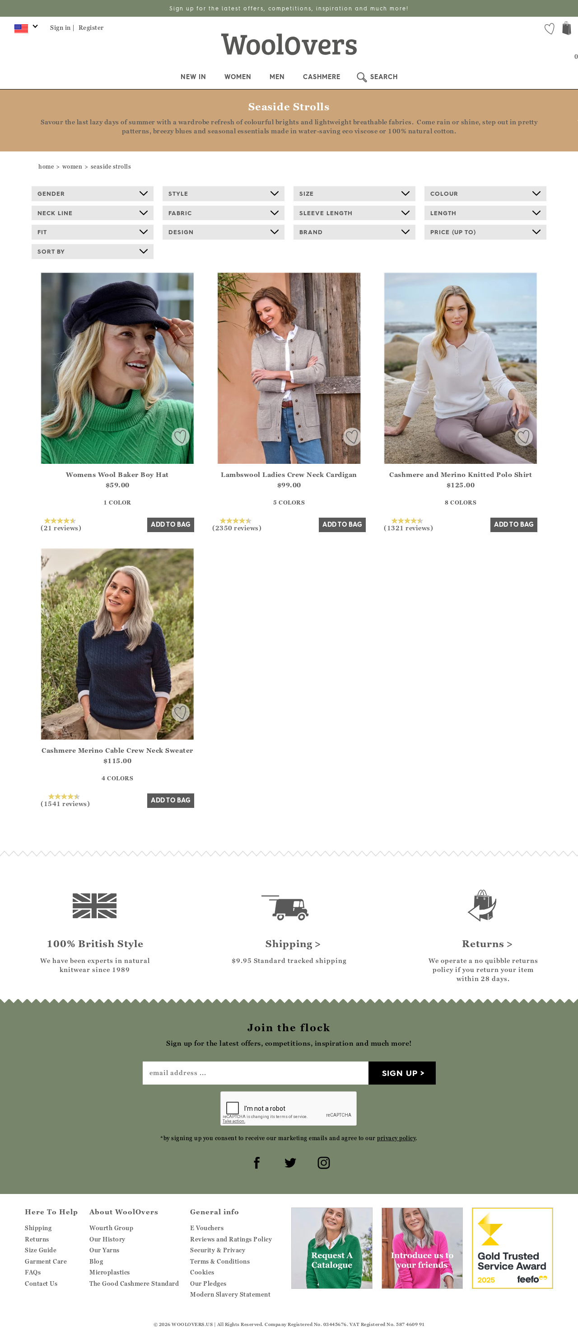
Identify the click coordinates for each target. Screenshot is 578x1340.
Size (306, 193)
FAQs (33, 1272)
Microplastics (109, 1272)
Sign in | (62, 27)
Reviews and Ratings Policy (231, 1239)
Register (91, 27)
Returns (37, 1239)
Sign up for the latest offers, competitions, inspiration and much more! (289, 8)
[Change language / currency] (25, 31)
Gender (51, 193)
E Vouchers (207, 1227)
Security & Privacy (217, 1250)
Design (181, 232)
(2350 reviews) (236, 527)
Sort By (51, 251)
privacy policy (396, 1138)
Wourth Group (111, 1227)
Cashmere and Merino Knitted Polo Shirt (460, 474)
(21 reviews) (61, 527)
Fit (42, 232)
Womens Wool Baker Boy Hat (117, 474)
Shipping (38, 1227)
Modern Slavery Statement (230, 1294)
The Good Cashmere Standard (134, 1283)
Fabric (180, 213)
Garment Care (46, 1261)
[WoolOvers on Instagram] (322, 1161)
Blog (96, 1261)
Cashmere (321, 76)
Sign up (400, 1073)
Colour (444, 193)
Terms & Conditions (220, 1261)
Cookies (202, 1272)
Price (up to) (453, 232)
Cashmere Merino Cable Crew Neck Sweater (117, 750)
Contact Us (41, 1283)
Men (277, 76)
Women (238, 76)
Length (443, 213)
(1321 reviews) (408, 527)
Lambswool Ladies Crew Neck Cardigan (289, 474)
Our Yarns (104, 1250)
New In (193, 76)
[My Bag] (566, 29)
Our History (107, 1239)
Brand (311, 232)
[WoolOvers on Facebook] (256, 1161)
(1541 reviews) (65, 803)
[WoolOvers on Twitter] (289, 1161)
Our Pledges (208, 1283)
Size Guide (40, 1250)
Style (178, 193)
